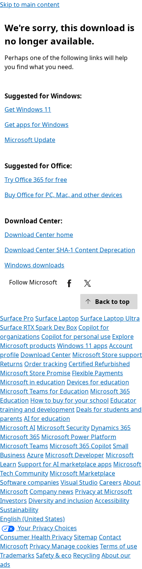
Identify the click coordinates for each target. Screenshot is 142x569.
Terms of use (118, 546)
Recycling (86, 555)
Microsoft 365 (20, 437)
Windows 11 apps (82, 345)
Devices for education (98, 382)
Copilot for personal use (76, 336)
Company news (51, 491)
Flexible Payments (97, 373)
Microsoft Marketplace (82, 473)
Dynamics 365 (111, 428)
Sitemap (85, 537)
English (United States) (32, 519)
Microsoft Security (63, 428)
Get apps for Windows (37, 124)
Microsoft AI (17, 428)
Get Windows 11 (28, 109)
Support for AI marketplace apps (65, 464)
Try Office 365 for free (36, 179)
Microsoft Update (30, 140)
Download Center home (39, 235)
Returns (11, 364)
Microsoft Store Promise (35, 373)
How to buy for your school (69, 400)
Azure (35, 455)
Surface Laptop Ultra (110, 318)
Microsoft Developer (74, 455)
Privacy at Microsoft (103, 491)
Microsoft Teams (24, 446)
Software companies (29, 482)
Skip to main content (29, 4)
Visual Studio (79, 482)
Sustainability (19, 510)
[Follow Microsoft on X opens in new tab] (87, 283)
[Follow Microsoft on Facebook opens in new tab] (69, 283)
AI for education (47, 418)
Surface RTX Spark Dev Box (38, 327)
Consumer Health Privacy (36, 537)
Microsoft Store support (107, 355)
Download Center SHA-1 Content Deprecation (70, 250)
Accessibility (112, 500)
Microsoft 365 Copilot (80, 446)
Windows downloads (34, 265)
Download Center (45, 355)
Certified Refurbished (99, 364)
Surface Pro (17, 318)
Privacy (40, 546)
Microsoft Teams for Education (44, 391)
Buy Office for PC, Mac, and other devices (63, 195)
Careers (110, 482)
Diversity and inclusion (60, 500)
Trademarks (17, 555)
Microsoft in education (32, 382)
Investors (13, 500)
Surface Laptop (57, 318)
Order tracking (45, 364)
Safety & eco (54, 555)
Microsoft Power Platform (78, 437)
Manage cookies (74, 546)
